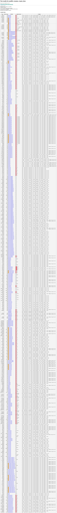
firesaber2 (9, 40)
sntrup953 (9, 453)
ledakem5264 (10, 128)
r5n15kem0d (10, 333)
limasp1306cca (10, 152)
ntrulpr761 (9, 295)
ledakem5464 (10, 132)
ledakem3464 (10, 126)
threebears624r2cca (11, 469)
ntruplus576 (10, 303)
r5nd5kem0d (10, 354)
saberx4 (9, 388)
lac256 (9, 110)
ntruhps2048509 (10, 273)
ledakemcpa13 (10, 135)
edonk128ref (10, 35)
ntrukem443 (9, 285)
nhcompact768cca (11, 272)
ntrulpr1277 (10, 289)
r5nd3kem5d (10, 351)
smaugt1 (9, 424)
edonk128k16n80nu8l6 (11, 33)
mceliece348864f (10, 180)
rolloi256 (10, 368)
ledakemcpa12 (10, 134)
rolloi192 (10, 366)
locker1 (9, 158)
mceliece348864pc (10, 184)
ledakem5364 (10, 130)
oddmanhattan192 (10, 322)
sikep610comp (10, 414)
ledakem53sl (10, 131)
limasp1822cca (10, 154)
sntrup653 (9, 441)
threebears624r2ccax (11, 473)
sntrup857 (9, 449)
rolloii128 (9, 370)
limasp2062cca (10, 156)
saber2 (9, 385)
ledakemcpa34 (10, 139)
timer (9, 493)
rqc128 (9, 376)
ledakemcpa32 (10, 137)
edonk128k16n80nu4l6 (11, 32)
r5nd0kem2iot (10, 336)
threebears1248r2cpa (11, 463)
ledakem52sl (10, 129)
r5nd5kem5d (10, 357)
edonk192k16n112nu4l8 (11, 36)
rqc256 (9, 380)
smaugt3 (9, 426)
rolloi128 (10, 364)
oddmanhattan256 (10, 324)
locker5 (9, 162)
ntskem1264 (9, 309)
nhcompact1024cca (11, 270)
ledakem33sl (10, 125)
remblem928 (9, 363)
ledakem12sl (10, 117)
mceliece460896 (10, 192)
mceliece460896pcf (11, 204)
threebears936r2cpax (11, 491)
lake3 (9, 115)
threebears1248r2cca (11, 457)
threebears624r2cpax (11, 479)
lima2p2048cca (10, 148)
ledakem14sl (10, 121)
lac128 (9, 104)
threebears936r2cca (11, 481)
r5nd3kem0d (10, 348)
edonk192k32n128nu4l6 (11, 37)
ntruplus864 (10, 307)
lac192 (9, 107)
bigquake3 (9, 16)
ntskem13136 (10, 313)
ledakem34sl (10, 127)
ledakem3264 (10, 122)
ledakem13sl (10, 119)
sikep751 (9, 415)
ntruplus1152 (10, 301)
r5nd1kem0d (10, 339)
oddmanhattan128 (10, 320)
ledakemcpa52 (10, 140)
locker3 (9, 160)
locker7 (9, 164)
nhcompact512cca (11, 271)
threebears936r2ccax (11, 485)
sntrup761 (9, 445)
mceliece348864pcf (11, 188)
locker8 (9, 165)
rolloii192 (9, 372)
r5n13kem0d (10, 330)
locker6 (9, 163)
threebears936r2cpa (11, 487)
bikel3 (9, 29)
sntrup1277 (9, 434)
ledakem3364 (10, 124)
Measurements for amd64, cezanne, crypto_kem (6, 4)
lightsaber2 (10, 143)
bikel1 (9, 18)
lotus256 (9, 173)
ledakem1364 (10, 118)
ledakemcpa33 (10, 138)
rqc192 (9, 378)
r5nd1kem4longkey (11, 342)
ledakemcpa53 (10, 141)
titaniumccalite (10, 498)
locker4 (9, 161)
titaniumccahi (10, 495)
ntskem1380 (9, 319)
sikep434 (9, 389)
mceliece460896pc (10, 200)
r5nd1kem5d (10, 345)
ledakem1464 (10, 120)
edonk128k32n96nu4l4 (11, 34)
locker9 (9, 166)
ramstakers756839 (10, 361)
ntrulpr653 (9, 293)
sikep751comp (10, 420)
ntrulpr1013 (10, 287)
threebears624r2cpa (11, 475)
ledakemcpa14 (10, 136)
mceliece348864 (10, 176)
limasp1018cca (10, 150)
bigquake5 (9, 17)
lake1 (9, 113)
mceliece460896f (10, 196)
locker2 (9, 159)
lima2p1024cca (10, 146)
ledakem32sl (10, 123)
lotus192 (9, 170)
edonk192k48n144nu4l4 (11, 38)
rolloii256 (9, 374)
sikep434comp (10, 394)
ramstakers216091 (10, 360)
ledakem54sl (10, 133)
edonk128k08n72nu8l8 (11, 31)
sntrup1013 (9, 430)
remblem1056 (10, 362)
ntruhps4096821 (10, 279)
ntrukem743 (9, 286)
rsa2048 (9, 382)
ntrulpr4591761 (10, 291)
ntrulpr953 (9, 299)
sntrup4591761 (10, 438)
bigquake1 (9, 15)
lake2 (9, 114)
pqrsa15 (9, 326)
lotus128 (9, 167)
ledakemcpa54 (10, 142)
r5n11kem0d (10, 327)
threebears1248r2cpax (11, 467)
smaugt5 (9, 428)
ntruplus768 (10, 305)
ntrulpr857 (9, 297)
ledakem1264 (10, 116)
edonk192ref (10, 39)
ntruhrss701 (10, 282)
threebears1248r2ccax (11, 461)
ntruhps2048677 (10, 276)
